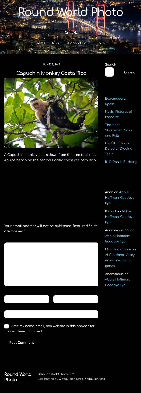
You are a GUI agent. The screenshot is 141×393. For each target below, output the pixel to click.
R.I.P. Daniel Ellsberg (120, 162)
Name (11, 298)
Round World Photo (54, 374)
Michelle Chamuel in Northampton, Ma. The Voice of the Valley (74, 187)
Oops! (101, 43)
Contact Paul (79, 43)
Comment (15, 246)
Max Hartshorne (118, 249)
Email (60, 298)
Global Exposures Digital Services (82, 378)
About (57, 43)
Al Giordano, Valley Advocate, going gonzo (120, 260)
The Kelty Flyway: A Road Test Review (28, 182)
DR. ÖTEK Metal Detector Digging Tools (118, 149)
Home (40, 43)
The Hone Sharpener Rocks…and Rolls (119, 130)
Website (12, 314)
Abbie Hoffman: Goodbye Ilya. (119, 197)
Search (110, 64)
